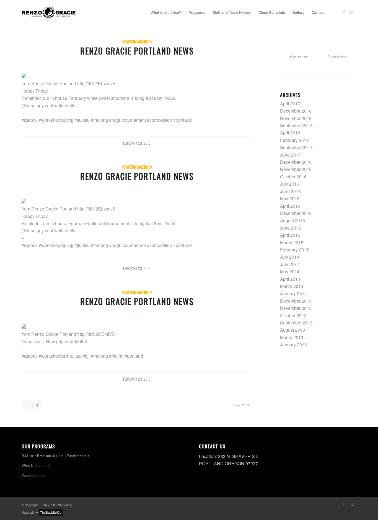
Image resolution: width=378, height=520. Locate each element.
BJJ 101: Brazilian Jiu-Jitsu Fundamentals (55, 455)
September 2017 (296, 147)
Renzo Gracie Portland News (137, 51)
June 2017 (290, 155)
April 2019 (290, 103)
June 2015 (290, 228)
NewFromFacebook (136, 42)
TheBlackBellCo (50, 512)
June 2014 (290, 264)
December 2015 (296, 213)
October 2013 (293, 315)
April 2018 (290, 132)
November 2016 (296, 169)
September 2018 (296, 125)
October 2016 (293, 176)
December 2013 (296, 301)
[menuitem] (166, 12)
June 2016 (290, 191)
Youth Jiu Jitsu (33, 475)
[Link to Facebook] (344, 12)
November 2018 (296, 118)
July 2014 (289, 257)
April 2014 (290, 279)
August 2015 (292, 220)
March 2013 (291, 337)
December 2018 (296, 111)
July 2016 (289, 184)
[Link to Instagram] (352, 12)
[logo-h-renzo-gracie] (49, 12)
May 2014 (289, 271)
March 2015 (291, 242)
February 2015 (294, 249)
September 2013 (296, 322)
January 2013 (293, 344)
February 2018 (294, 140)
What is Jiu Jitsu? (36, 465)
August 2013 (292, 330)
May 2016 (289, 198)
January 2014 (293, 293)
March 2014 (291, 286)
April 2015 (290, 235)
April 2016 (290, 206)
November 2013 (296, 308)
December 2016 (296, 162)
